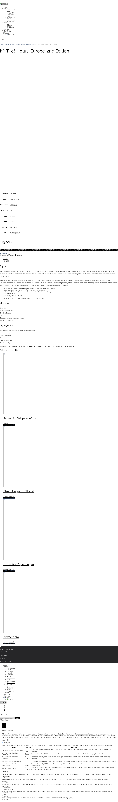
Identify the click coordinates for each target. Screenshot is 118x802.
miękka (12, 221)
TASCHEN (13, 193)
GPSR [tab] (6, 261)
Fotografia (10, 12)
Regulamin (3, 658)
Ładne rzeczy (7, 22)
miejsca (57, 346)
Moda (8, 16)
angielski (12, 216)
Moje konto (3, 656)
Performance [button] (6, 776)
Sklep (12, 45)
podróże (63, 346)
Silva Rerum (10, 21)
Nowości (6, 29)
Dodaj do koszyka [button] (9, 425)
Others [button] (4, 794)
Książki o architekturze (27, 45)
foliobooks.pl (4, 720)
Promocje (6, 30)
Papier (9, 26)
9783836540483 (15, 233)
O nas (5, 7)
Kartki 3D (9, 25)
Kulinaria (10, 13)
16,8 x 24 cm (14, 227)
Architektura (11, 9)
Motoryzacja (11, 17)
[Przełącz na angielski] (10, 34)
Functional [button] (5, 771)
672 (11, 210)
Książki (5, 8)
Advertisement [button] (6, 788)
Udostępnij (3, 253)
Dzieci (8, 11)
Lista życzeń (7, 31)
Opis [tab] (5, 258)
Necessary (7, 742)
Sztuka (9, 18)
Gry (8, 24)
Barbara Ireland (15, 199)
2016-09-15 (13, 205)
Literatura (10, 15)
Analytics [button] (5, 781)
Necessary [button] (5, 740)
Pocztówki (10, 27)
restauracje (70, 346)
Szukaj (17, 718)
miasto (52, 346)
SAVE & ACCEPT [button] (7, 799)
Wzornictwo (11, 20)
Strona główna (4, 45)
